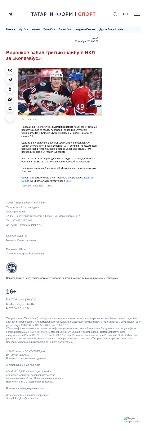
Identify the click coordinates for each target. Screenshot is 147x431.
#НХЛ (50, 185)
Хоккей (36, 29)
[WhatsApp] (10, 99)
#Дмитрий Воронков (32, 185)
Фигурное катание (85, 29)
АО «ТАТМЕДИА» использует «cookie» (28, 371)
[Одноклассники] (10, 89)
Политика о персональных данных (26, 358)
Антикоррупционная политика (23, 364)
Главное (11, 29)
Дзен (68, 181)
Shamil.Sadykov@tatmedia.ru (22, 398)
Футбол (23, 29)
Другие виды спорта (111, 29)
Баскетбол (65, 29)
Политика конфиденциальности (24, 388)
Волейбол (49, 29)
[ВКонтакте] (10, 70)
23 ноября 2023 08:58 (86, 41)
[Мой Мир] (10, 108)
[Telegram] (10, 14)
